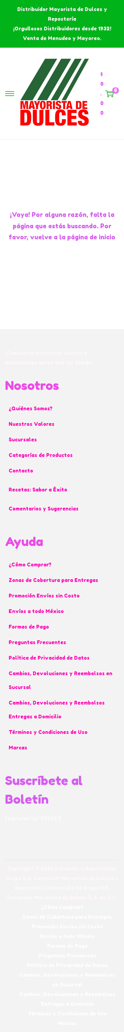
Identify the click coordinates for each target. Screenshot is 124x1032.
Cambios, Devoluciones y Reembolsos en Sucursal (60, 680)
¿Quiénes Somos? (30, 408)
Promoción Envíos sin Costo (44, 596)
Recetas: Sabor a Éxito (38, 490)
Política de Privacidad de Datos (49, 658)
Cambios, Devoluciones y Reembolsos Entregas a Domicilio (57, 709)
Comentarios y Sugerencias (44, 509)
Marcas (18, 748)
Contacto (21, 471)
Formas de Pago (29, 627)
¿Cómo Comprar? (30, 564)
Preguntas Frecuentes (37, 642)
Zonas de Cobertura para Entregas (53, 580)
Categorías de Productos (41, 455)
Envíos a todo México (36, 611)
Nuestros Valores (31, 424)
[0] (109, 93)
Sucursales (23, 439)
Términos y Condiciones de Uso (48, 732)
